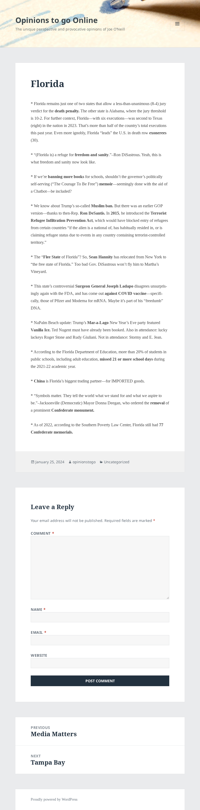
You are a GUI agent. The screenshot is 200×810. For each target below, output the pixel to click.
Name (38, 609)
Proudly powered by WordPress (54, 799)
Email (38, 632)
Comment (42, 533)
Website (39, 655)
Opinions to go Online (56, 20)
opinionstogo (84, 461)
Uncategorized (116, 461)
